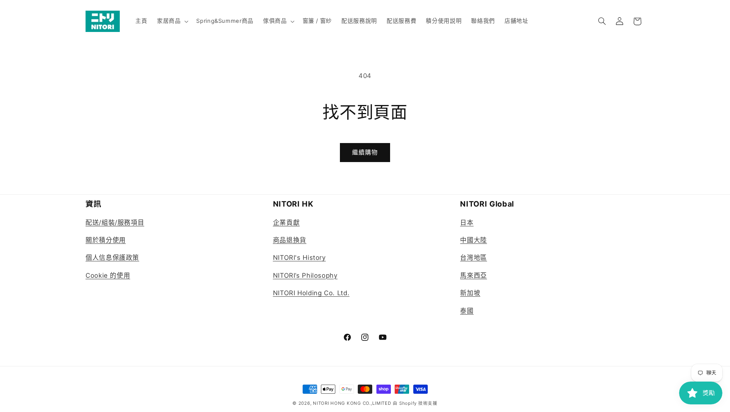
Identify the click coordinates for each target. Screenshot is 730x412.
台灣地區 (473, 257)
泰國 (466, 311)
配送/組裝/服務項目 (115, 222)
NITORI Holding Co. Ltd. (311, 293)
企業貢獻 (286, 222)
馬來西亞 (473, 275)
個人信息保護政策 (112, 257)
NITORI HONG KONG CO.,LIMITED (352, 403)
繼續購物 (365, 152)
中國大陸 (473, 240)
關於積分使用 (106, 240)
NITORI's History (299, 257)
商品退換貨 (289, 240)
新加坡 (470, 293)
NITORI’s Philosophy (305, 275)
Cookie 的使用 (108, 275)
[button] (171, 21)
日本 (466, 222)
